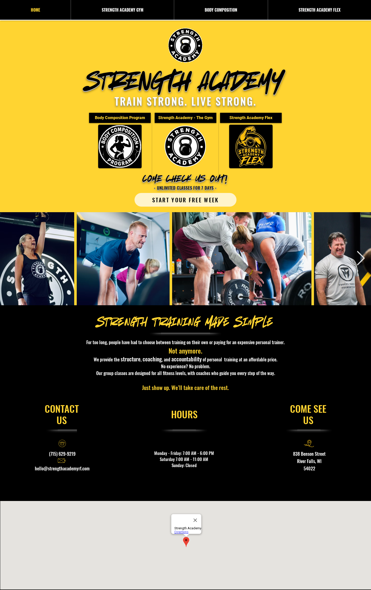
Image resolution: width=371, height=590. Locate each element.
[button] (122, 10)
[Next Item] (360, 258)
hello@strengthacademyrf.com (62, 468)
